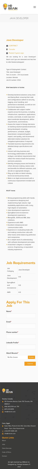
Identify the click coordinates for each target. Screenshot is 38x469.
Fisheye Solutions (23, 464)
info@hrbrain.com (9, 411)
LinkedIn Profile (12, 343)
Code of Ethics (6, 452)
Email (8, 322)
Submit (30, 364)
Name (9, 311)
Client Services (6, 448)
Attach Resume (12, 353)
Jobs (3, 444)
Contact (4, 456)
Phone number (12, 332)
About (4, 440)
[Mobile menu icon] (34, 7)
